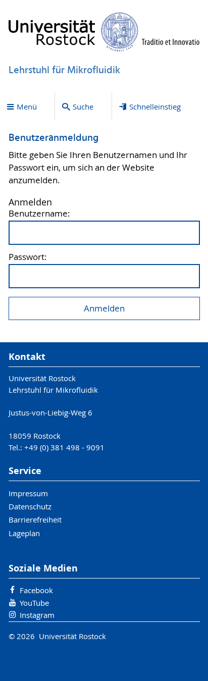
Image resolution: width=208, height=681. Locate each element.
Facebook (36, 590)
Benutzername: (39, 213)
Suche (83, 106)
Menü (27, 106)
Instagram (37, 615)
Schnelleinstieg (155, 106)
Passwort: (28, 257)
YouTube (34, 603)
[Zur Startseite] (104, 32)
